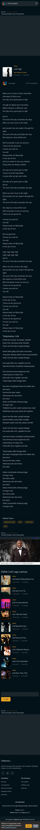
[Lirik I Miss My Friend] (5, 615)
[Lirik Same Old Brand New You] (5, 580)
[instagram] (12, 773)
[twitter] (3, 773)
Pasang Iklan (25, 781)
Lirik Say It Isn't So (18, 591)
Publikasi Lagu (25, 785)
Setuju (29, 826)
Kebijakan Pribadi (6, 791)
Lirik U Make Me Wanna (20, 650)
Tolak (35, 826)
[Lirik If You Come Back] (5, 662)
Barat (20, 522)
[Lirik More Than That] (5, 674)
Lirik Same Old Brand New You (23, 579)
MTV (5, 526)
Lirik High (18, 69)
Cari (7, 699)
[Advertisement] (20, 35)
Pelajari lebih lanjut (10, 827)
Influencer (24, 788)
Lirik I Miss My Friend (19, 614)
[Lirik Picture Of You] (5, 639)
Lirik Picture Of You (19, 638)
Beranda (3, 781)
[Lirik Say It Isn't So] (5, 592)
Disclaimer (4, 794)
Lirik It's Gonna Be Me (20, 603)
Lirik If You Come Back (20, 661)
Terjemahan (29, 522)
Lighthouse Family (9, 522)
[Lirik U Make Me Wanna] (5, 650)
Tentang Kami (5, 785)
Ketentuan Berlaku (6, 788)
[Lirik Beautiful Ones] (5, 627)
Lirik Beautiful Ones (19, 626)
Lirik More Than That (19, 673)
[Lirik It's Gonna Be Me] (5, 603)
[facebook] (7, 773)
